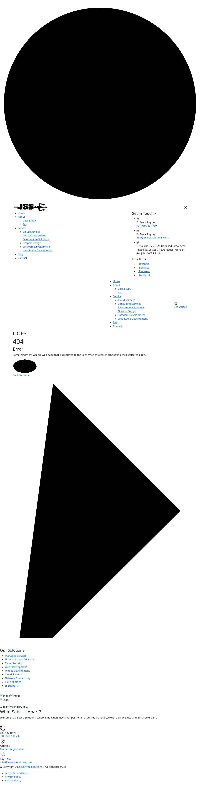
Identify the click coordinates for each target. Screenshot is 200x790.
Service (22, 228)
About (21, 217)
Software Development (36, 246)
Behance (143, 267)
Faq (25, 224)
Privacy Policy (13, 776)
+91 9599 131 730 (147, 225)
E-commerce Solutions (36, 239)
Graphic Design (32, 243)
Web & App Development (37, 250)
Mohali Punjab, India (12, 749)
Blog (20, 254)
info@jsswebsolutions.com (152, 237)
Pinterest (144, 271)
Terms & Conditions (16, 773)
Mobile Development (17, 670)
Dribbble (143, 264)
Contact (22, 258)
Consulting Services (34, 235)
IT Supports (12, 685)
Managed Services (16, 655)
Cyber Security (13, 663)
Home (21, 213)
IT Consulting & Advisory (19, 659)
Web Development (16, 667)
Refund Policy (13, 780)
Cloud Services (31, 231)
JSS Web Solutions (31, 767)
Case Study (29, 220)
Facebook (144, 275)
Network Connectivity (17, 678)
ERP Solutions (13, 682)
